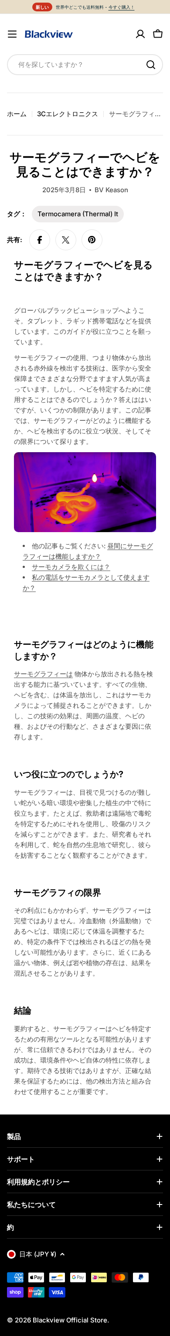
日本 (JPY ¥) (37, 1254)
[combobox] (85, 64)
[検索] (151, 64)
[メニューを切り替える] (12, 34)
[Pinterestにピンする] (92, 239)
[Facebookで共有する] (39, 239)
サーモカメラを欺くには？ (71, 567)
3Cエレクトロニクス (67, 114)
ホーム (17, 114)
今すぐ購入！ (122, 7)
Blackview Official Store (70, 1320)
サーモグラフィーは (43, 674)
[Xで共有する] (65, 239)
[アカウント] (140, 34)
